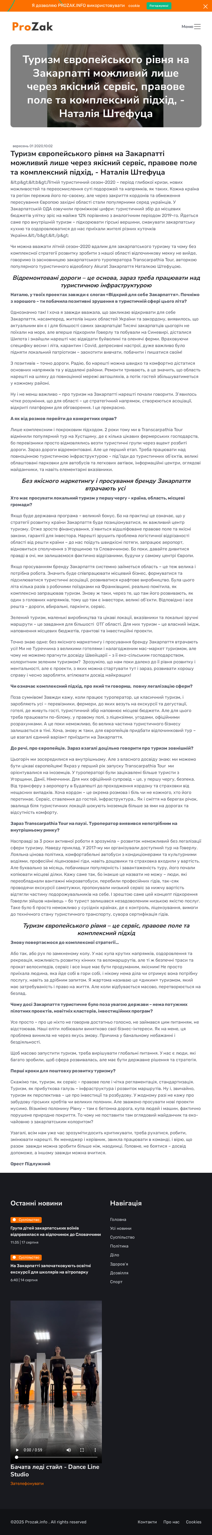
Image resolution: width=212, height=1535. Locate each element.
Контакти (147, 1522)
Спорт (116, 1281)
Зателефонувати (27, 1483)
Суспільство (28, 1220)
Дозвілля (119, 1272)
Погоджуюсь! (159, 5)
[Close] (205, 6)
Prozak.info (37, 1522)
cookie (134, 5)
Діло (114, 1254)
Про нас (171, 1522)
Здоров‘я (119, 1264)
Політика (119, 1246)
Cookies (194, 1522)
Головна (118, 1219)
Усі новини (120, 1228)
